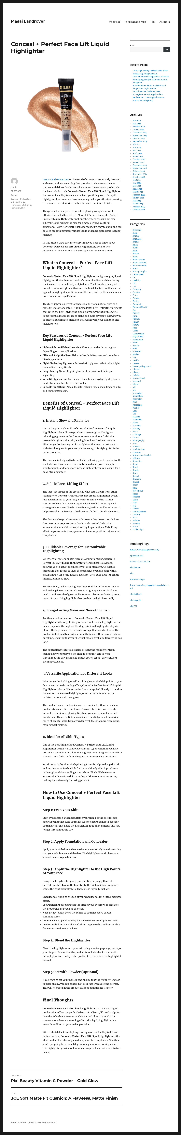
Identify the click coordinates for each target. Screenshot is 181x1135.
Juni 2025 (137, 147)
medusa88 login (137, 579)
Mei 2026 (137, 124)
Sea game (137, 479)
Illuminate (16, 205)
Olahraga (137, 434)
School (136, 476)
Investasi (137, 381)
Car (134, 277)
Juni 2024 (137, 183)
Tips (153, 21)
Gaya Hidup (138, 337)
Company (137, 289)
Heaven (136, 363)
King (135, 402)
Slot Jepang (138, 491)
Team (135, 500)
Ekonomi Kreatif (140, 307)
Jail (134, 387)
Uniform (136, 514)
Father (136, 322)
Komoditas (137, 405)
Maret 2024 (138, 192)
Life (134, 414)
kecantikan (138, 396)
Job (134, 390)
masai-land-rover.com (55, 179)
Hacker (136, 354)
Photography (138, 440)
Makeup (136, 417)
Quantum (137, 452)
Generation (138, 340)
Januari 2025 (138, 162)
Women (136, 523)
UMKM (136, 509)
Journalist (137, 393)
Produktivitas (139, 449)
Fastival (136, 319)
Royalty (136, 470)
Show (135, 485)
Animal (136, 236)
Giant (135, 342)
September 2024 (140, 174)
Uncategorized (139, 511)
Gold (135, 348)
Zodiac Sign (138, 529)
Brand (135, 268)
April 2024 (137, 189)
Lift (22, 205)
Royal (135, 467)
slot (132, 573)
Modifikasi (114, 21)
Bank (135, 251)
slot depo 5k (135, 600)
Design (136, 301)
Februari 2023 (139, 207)
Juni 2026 (137, 121)
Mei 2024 (137, 186)
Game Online (138, 334)
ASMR (135, 248)
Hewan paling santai (142, 366)
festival (136, 325)
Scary (135, 473)
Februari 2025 (139, 159)
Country (136, 292)
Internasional (139, 378)
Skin (23, 208)
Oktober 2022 (139, 210)
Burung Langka (139, 271)
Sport (135, 494)
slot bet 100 (135, 567)
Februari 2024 (139, 195)
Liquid (28, 205)
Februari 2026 (139, 126)
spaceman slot (136, 556)
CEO (134, 283)
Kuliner (136, 408)
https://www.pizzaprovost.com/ (144, 550)
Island (135, 384)
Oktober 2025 (139, 138)
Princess (136, 446)
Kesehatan (137, 399)
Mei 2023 (137, 201)
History (136, 372)
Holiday (136, 375)
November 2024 (140, 168)
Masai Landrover (28, 21)
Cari (132, 45)
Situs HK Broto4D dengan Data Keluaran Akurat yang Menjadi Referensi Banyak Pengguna (151, 80)
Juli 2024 (137, 180)
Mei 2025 (137, 150)
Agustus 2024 (139, 177)
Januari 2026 (138, 129)
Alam (135, 233)
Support (136, 497)
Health (136, 360)
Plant (135, 443)
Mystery (136, 428)
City (134, 286)
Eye (134, 310)
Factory (136, 313)
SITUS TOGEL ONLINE (140, 561)
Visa (134, 517)
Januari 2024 (138, 198)
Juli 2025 (137, 144)
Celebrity (137, 280)
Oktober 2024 (139, 171)
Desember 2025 (140, 132)
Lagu (135, 411)
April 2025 (137, 153)
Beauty (14, 195)
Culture (136, 298)
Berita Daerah (139, 259)
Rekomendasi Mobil (135, 21)
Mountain (137, 420)
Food (135, 328)
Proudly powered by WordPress (43, 1122)
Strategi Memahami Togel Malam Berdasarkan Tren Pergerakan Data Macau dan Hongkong (148, 97)
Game (135, 331)
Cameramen (138, 274)
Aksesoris (165, 21)
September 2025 (140, 141)
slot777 (133, 606)
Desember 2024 (140, 165)
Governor (137, 351)
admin (14, 187)
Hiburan (136, 369)
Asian (135, 245)
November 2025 (140, 135)
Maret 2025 (138, 156)
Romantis (137, 461)
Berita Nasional (139, 262)
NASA (135, 431)
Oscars (136, 437)
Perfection (15, 208)
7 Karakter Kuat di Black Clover (146, 91)
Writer (135, 526)
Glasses (136, 345)
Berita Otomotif (139, 265)
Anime (136, 242)
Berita (135, 257)
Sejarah (136, 482)
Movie (135, 423)
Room (135, 464)
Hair (135, 357)
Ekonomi (137, 304)
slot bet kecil (136, 594)
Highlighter (20, 202)
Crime (135, 295)
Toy (134, 506)
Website (136, 520)
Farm (135, 316)
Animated (137, 239)
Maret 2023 (138, 204)
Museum (137, 425)
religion (136, 458)
